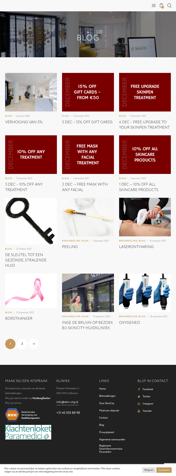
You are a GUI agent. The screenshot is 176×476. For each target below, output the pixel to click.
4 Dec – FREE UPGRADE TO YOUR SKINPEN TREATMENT (144, 125)
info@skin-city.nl (67, 402)
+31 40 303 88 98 (68, 413)
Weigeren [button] (148, 470)
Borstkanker (18, 318)
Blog (8, 115)
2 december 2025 (81, 178)
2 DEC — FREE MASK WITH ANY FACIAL (85, 187)
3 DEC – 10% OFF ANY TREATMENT (24, 187)
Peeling (70, 246)
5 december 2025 (81, 115)
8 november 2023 (158, 240)
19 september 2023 (101, 316)
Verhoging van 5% (24, 122)
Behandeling (71, 240)
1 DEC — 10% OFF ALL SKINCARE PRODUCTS (138, 187)
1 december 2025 (138, 178)
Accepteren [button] (164, 470)
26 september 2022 (158, 316)
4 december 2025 (138, 115)
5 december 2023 (101, 240)
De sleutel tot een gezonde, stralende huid (26, 260)
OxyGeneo (129, 322)
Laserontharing (136, 246)
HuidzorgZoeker (41, 398)
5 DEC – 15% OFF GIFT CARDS (87, 122)
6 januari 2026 (23, 115)
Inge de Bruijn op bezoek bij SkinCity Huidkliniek (87, 325)
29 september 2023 (25, 312)
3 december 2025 (24, 178)
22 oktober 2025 (23, 248)
